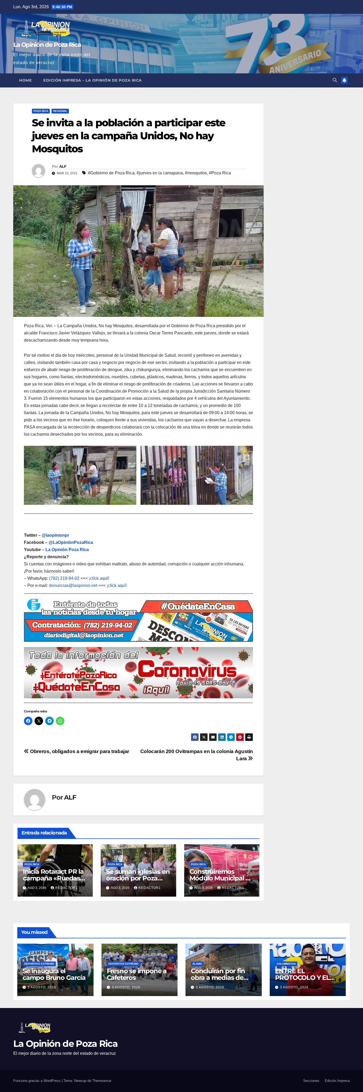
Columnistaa (286, 963)
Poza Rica (40, 111)
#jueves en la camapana (160, 173)
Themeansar (101, 1081)
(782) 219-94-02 (64, 578)
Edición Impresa (337, 1081)
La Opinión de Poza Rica (47, 44)
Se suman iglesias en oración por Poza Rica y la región (138, 878)
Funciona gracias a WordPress (37, 1081)
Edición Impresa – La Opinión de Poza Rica (92, 80)
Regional (60, 111)
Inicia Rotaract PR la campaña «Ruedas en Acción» (53, 878)
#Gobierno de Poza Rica (111, 173)
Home (25, 80)
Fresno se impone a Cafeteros (137, 974)
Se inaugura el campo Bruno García (54, 974)
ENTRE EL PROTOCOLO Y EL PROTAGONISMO (302, 977)
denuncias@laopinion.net (73, 585)
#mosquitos (196, 173)
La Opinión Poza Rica (67, 549)
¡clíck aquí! (99, 578)
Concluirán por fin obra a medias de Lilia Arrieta (218, 977)
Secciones (311, 1081)
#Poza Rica (220, 173)
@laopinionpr (55, 535)
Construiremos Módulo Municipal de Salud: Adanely (221, 878)
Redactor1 (66, 888)
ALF (62, 166)
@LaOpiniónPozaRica (71, 542)
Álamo (197, 963)
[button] (335, 80)
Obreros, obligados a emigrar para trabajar (79, 751)
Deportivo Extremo (39, 963)
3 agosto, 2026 (42, 987)
